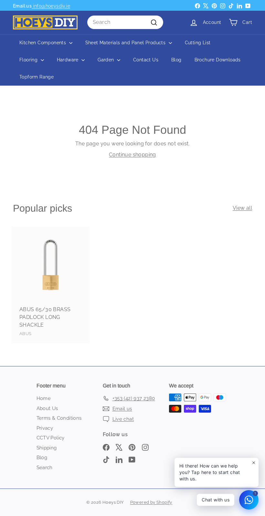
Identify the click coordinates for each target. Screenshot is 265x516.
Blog (176, 59)
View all (242, 208)
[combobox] (125, 22)
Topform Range (36, 76)
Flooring (29, 59)
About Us (47, 408)
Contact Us (145, 59)
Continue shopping (132, 155)
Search (45, 467)
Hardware (68, 59)
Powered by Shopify (151, 502)
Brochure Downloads (218, 59)
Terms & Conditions (59, 418)
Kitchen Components (43, 42)
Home (44, 398)
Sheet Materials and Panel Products (126, 42)
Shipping (47, 448)
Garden (106, 59)
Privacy (45, 428)
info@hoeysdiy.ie (51, 5)
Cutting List (198, 42)
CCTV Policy (51, 438)
